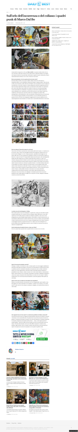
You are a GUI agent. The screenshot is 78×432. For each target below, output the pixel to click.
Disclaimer (19, 423)
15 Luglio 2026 (15, 386)
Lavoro (52, 8)
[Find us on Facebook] (71, 427)
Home (7, 12)
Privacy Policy (14, 423)
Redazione (9, 386)
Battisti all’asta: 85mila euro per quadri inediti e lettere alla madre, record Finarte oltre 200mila (16, 406)
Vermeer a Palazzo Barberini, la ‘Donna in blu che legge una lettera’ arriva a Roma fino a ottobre (16, 379)
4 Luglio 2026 (37, 385)
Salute (20, 8)
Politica (16, 8)
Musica (65, 8)
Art (9, 12)
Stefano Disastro (10, 22)
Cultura (48, 8)
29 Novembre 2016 (19, 22)
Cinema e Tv (43, 8)
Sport (34, 8)
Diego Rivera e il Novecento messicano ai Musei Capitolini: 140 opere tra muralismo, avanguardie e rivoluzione (39, 406)
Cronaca (12, 8)
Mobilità (30, 8)
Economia (25, 8)
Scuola (61, 8)
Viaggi (38, 8)
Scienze (57, 8)
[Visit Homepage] (39, 3)
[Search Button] (71, 8)
